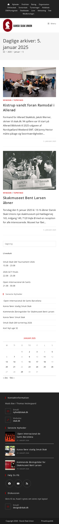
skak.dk (16, 420)
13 (7, 362)
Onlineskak (11, 7)
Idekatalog (42, 10)
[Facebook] (9, 483)
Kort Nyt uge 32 (10, 328)
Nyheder (15, 4)
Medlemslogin (28, 13)
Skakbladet (24, 10)
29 (22, 372)
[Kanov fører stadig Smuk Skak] (10, 451)
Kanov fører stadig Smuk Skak (17, 306)
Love (33, 10)
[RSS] (27, 483)
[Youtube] (18, 483)
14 (14, 362)
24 (37, 367)
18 (45, 362)
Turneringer (35, 7)
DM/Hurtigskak (11, 10)
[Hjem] (4, 51)
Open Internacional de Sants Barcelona (22, 300)
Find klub (25, 4)
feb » (12, 377)
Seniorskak (23, 7)
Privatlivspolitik (47, 521)
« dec (5, 377)
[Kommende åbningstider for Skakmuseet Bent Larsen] (10, 465)
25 (45, 367)
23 (29, 367)
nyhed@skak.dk (20, 412)
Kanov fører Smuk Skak (14, 317)
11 (45, 357)
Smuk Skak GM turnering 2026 (17, 322)
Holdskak (45, 7)
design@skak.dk (20, 507)
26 (52, 367)
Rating (33, 4)
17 (37, 362)
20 (7, 367)
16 (29, 362)
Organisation (44, 4)
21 (14, 367)
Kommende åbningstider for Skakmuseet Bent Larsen (28, 311)
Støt (49, 10)
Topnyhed (18, 100)
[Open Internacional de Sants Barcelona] (10, 437)
